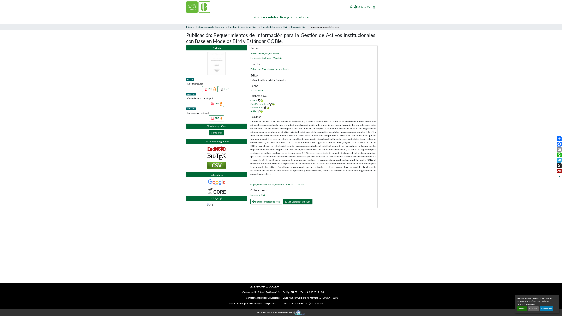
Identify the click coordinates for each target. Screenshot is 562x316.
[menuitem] (286, 17)
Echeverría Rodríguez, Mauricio (266, 57)
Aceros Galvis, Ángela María (264, 53)
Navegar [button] (285, 17)
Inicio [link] (189, 26)
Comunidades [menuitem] (269, 17)
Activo (253, 111)
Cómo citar (216, 132)
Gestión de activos (259, 104)
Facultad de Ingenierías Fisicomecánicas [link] (243, 26)
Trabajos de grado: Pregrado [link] (210, 26)
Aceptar (522, 309)
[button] (351, 7)
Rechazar (533, 309)
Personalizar (546, 309)
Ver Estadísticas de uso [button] (299, 201)
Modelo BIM (257, 107)
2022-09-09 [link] (256, 90)
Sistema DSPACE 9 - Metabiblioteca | (276, 312)
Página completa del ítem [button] (267, 201)
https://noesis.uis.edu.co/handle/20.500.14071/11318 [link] (277, 184)
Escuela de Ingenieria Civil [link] (274, 26)
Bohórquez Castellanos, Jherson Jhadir (269, 69)
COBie (253, 100)
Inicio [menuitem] (256, 17)
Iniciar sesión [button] (364, 7)
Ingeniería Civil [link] (298, 26)
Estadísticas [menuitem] (302, 17)
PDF (210, 88)
